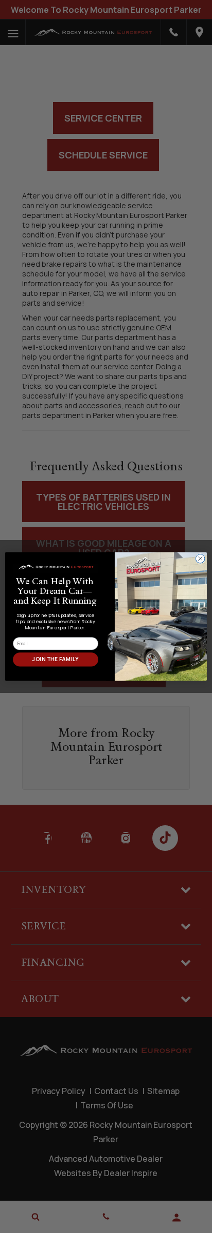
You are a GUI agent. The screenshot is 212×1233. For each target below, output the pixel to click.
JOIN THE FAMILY (55, 659)
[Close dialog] (200, 558)
